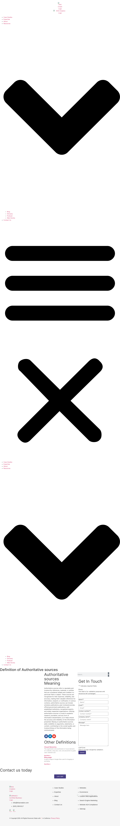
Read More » (47, 755)
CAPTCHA (81, 747)
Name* (81, 699)
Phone (80, 689)
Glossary (10, 214)
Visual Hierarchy (50, 747)
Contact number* (84, 711)
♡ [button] (41, 818)
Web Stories (11, 218)
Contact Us (7, 220)
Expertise (7, 19)
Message (81, 722)
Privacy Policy (55, 818)
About (6, 21)
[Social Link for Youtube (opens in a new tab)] (10, 810)
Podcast (9, 216)
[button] (60, 341)
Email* (80, 705)
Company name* (84, 716)
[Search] (108, 674)
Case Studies (8, 17)
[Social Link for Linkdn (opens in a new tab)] (14, 810)
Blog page (48, 757)
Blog (8, 212)
